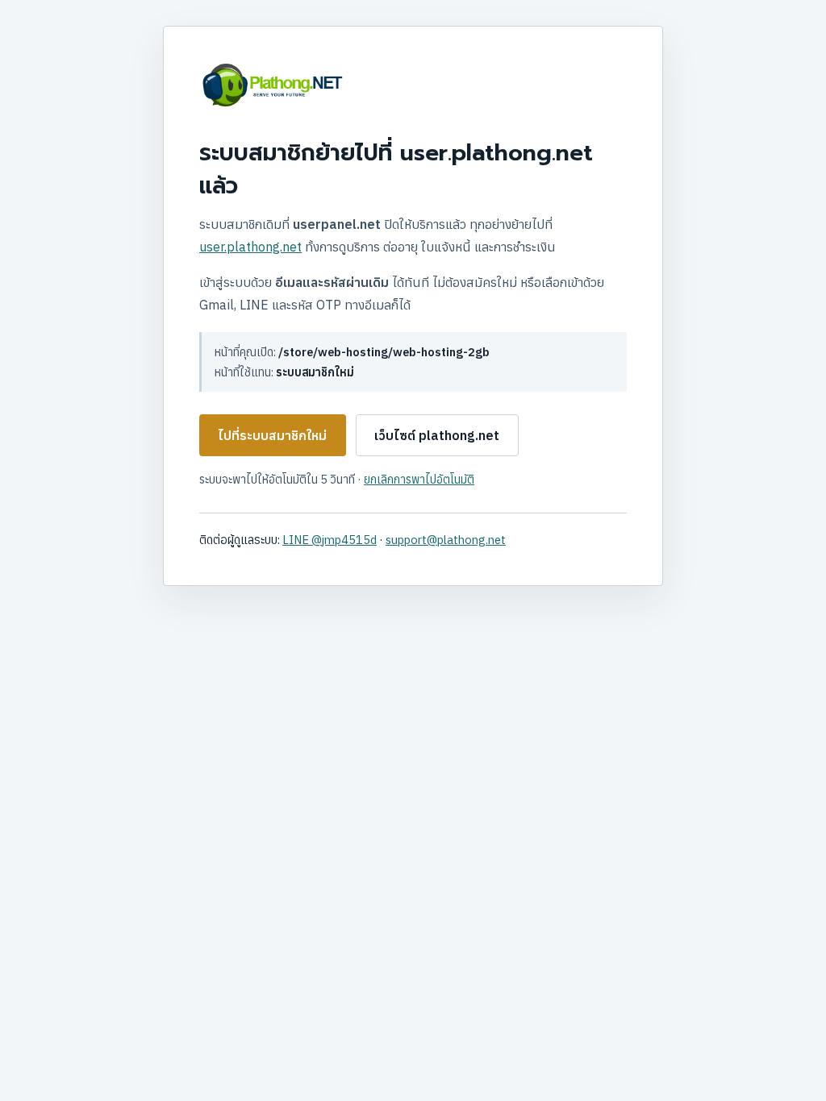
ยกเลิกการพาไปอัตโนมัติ (419, 479)
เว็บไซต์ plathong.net (436, 435)
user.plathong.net (250, 247)
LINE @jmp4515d (329, 539)
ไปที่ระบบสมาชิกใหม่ (272, 435)
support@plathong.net (446, 539)
